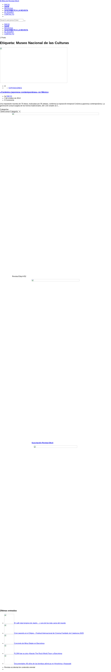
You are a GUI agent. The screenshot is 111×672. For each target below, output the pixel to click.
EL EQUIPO (9, 12)
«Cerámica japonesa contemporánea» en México (24, 92)
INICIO (7, 5)
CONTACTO (9, 14)
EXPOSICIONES (15, 88)
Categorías (4, 109)
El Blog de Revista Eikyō (9, 1)
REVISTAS (8, 8)
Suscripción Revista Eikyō (42, 443)
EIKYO (9, 96)
